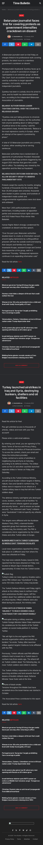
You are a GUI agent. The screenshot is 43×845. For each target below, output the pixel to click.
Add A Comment (21, 365)
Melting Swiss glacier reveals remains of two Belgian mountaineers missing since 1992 (19, 356)
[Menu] (3, 3)
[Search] (40, 3)
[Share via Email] (38, 44)
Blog (21, 15)
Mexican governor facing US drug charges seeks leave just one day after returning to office (20, 286)
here (20, 262)
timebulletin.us (18, 36)
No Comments (18, 39)
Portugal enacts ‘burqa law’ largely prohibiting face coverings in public (19, 312)
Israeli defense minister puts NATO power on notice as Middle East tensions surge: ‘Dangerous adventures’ (21, 338)
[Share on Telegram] (31, 44)
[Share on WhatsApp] (25, 44)
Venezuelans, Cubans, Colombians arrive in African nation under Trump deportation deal (21, 320)
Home (4, 9)
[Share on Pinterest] (18, 44)
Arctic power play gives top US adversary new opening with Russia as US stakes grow (19, 329)
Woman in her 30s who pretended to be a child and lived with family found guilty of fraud (21, 303)
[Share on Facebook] (5, 44)
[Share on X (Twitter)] (12, 44)
